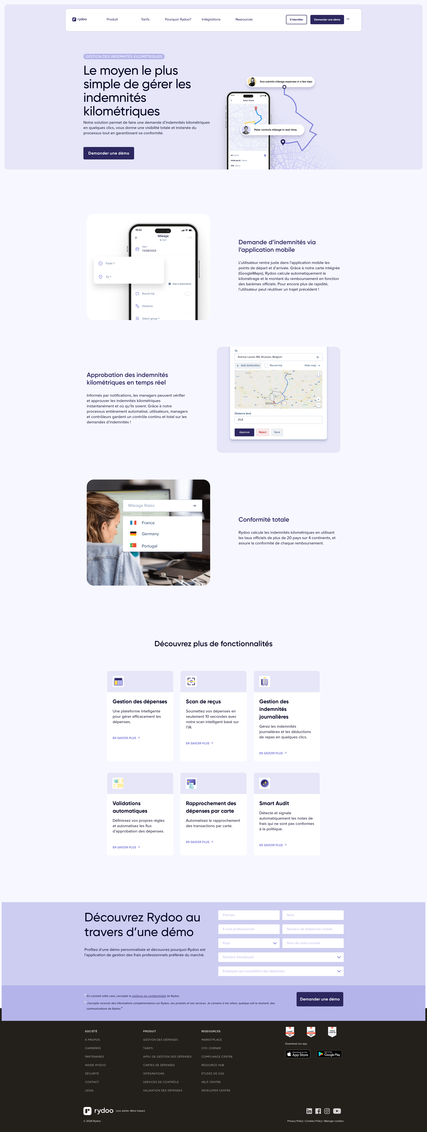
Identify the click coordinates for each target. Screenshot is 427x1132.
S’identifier (296, 19)
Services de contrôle (161, 1082)
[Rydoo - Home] (84, 19)
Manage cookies (334, 1121)
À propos (92, 1039)
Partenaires (94, 1056)
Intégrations (211, 19)
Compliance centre (217, 1056)
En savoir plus (124, 738)
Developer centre (216, 1090)
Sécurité (92, 1073)
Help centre (211, 1082)
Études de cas (212, 1073)
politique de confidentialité (149, 996)
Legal (89, 1090)
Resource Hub (212, 1065)
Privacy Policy (295, 1121)
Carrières (93, 1048)
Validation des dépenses (162, 1090)
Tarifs (145, 19)
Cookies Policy (313, 1121)
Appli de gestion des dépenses (167, 1056)
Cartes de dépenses (159, 1065)
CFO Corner (211, 1048)
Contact (92, 1082)
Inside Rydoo (95, 1065)
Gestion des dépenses (160, 1039)
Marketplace (211, 1039)
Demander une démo (327, 19)
